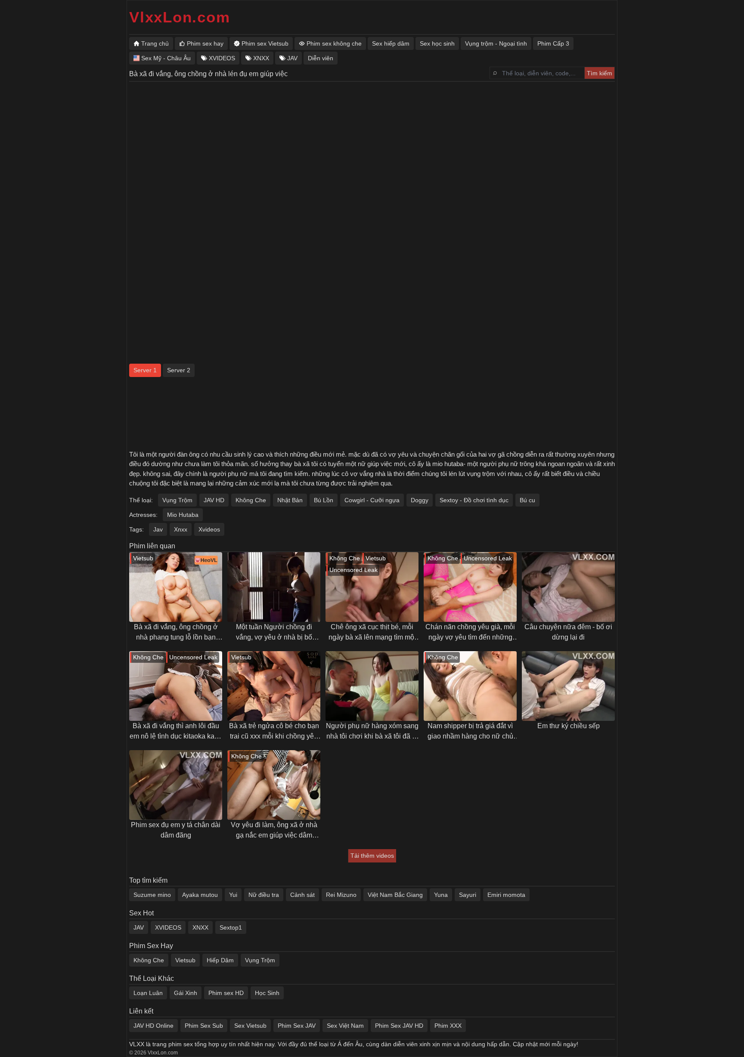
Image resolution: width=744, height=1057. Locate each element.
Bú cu (527, 500)
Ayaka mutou (200, 894)
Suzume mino (152, 894)
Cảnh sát (302, 894)
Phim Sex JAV (297, 1025)
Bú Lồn (323, 500)
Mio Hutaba (182, 514)
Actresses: (143, 514)
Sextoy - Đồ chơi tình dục (474, 500)
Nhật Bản (290, 500)
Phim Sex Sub (204, 1025)
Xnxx (180, 529)
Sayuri (467, 894)
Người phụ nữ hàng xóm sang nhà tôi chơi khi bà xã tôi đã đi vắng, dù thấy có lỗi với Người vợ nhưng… (372, 732)
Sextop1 (231, 927)
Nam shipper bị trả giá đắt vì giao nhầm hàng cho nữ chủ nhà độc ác (470, 732)
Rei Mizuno (341, 894)
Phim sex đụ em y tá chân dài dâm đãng (175, 830)
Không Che (251, 500)
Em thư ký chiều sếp (568, 725)
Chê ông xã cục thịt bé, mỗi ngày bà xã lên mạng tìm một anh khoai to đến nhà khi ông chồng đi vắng (372, 633)
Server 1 (145, 370)
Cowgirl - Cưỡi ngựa (372, 500)
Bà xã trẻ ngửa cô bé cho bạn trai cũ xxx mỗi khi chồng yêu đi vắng (274, 732)
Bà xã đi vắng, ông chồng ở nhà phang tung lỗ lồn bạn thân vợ (176, 633)
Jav (158, 529)
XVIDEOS (168, 927)
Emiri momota (506, 894)
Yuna (441, 894)
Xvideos (209, 529)
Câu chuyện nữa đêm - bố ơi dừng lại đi (568, 632)
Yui (233, 894)
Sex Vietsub (250, 1025)
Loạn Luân (148, 992)
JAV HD (214, 500)
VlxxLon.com (179, 17)
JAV (138, 927)
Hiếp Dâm (220, 960)
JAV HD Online (153, 1025)
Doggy (419, 500)
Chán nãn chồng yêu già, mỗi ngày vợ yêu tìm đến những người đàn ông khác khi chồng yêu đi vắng (470, 633)
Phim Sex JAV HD (399, 1025)
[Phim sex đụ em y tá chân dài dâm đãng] (175, 785)
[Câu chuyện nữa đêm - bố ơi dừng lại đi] (568, 587)
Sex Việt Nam (345, 1025)
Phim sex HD (226, 992)
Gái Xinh (185, 992)
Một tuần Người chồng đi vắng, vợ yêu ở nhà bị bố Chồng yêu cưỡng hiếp (274, 633)
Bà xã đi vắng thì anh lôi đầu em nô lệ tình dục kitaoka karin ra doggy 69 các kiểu (176, 732)
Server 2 (178, 370)
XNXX (200, 927)
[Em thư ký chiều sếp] (568, 686)
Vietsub (185, 960)
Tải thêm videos (372, 855)
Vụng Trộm (177, 500)
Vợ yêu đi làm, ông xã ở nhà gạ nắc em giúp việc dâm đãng (274, 831)
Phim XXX (448, 1025)
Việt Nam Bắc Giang (395, 894)
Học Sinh (267, 992)
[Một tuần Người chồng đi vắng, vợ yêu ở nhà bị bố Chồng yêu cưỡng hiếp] (273, 587)
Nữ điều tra (263, 894)
